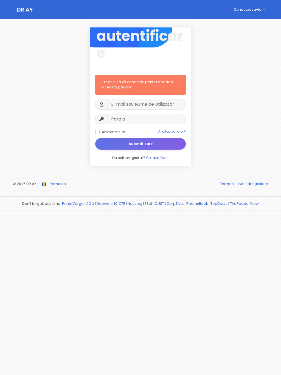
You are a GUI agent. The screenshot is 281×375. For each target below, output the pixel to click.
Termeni (227, 183)
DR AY (25, 9)
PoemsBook (197, 203)
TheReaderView (244, 203)
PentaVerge (73, 203)
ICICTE (119, 203)
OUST (159, 203)
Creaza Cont (157, 157)
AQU (90, 203)
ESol (148, 203)
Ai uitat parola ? (172, 131)
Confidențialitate (253, 183)
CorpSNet (175, 203)
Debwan (104, 203)
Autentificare (141, 143)
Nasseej (135, 203)
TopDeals (218, 203)
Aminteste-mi (114, 132)
